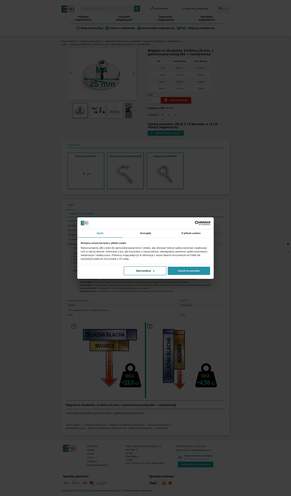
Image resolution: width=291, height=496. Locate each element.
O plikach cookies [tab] (191, 233)
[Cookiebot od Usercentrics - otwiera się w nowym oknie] (197, 223)
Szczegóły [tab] (145, 233)
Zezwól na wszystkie (189, 270)
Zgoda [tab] (100, 233)
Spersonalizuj (143, 270)
